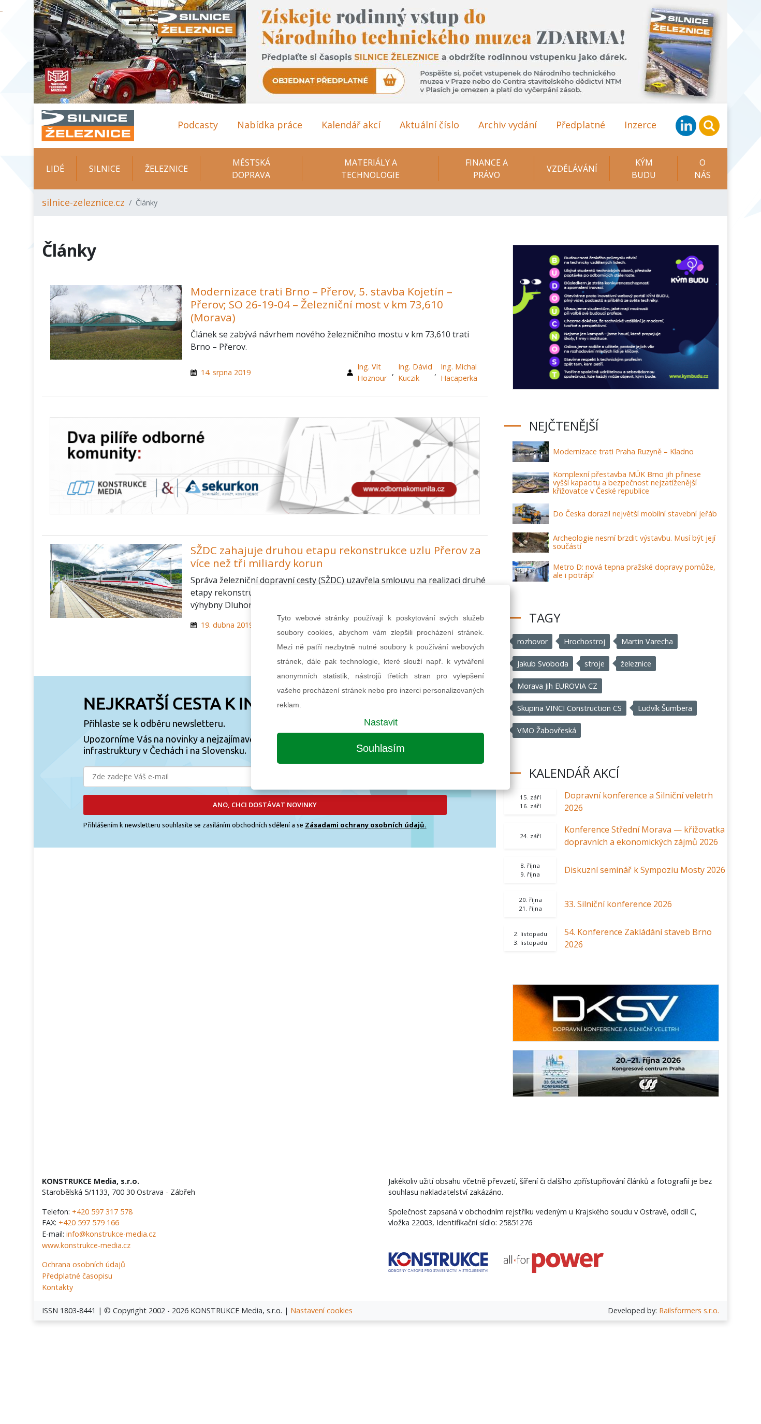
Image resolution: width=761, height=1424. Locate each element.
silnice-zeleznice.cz (83, 202)
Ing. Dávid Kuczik (415, 372)
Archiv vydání (507, 124)
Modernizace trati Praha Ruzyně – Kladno (623, 451)
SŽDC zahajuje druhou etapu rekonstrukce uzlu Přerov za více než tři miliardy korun (336, 556)
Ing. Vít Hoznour (372, 372)
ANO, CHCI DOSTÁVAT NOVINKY (265, 804)
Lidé (55, 168)
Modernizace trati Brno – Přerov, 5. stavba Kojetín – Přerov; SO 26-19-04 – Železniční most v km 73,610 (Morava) (321, 304)
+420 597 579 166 (88, 1222)
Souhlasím (380, 748)
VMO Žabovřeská (546, 730)
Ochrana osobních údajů (83, 1264)
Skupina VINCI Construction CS (569, 708)
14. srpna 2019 (226, 372)
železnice (636, 664)
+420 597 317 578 (102, 1212)
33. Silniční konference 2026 (618, 904)
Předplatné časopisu (77, 1276)
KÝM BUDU (644, 169)
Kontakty (57, 1287)
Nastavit (381, 722)
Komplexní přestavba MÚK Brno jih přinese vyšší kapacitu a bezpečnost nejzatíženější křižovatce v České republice (627, 482)
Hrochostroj (584, 641)
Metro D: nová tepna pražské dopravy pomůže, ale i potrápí (634, 571)
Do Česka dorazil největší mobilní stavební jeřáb (635, 513)
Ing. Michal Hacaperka (459, 372)
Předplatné (580, 124)
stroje (594, 664)
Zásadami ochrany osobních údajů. (366, 824)
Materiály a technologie (370, 169)
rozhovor (532, 641)
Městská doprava (251, 169)
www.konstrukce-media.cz (86, 1245)
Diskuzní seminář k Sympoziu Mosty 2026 (644, 870)
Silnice (104, 168)
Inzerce (640, 124)
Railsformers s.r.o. (689, 1310)
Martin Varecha (647, 641)
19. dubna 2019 (227, 625)
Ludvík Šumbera (665, 708)
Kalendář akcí (350, 124)
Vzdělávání (572, 168)
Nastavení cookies (321, 1310)
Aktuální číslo (429, 124)
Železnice (166, 168)
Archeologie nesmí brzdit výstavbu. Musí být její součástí (634, 542)
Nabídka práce (269, 124)
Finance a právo (486, 169)
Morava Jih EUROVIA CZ (557, 686)
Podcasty (198, 124)
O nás (702, 169)
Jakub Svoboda (542, 664)
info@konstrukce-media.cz (111, 1234)
